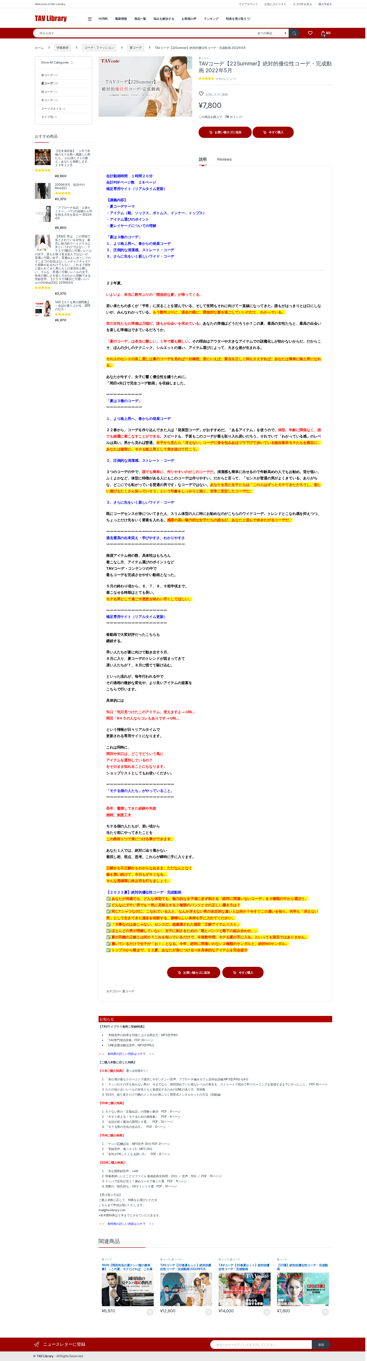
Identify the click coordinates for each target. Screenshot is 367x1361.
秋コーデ (49, 91)
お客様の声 (189, 18)
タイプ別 (49, 117)
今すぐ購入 (276, 132)
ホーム (39, 47)
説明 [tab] (203, 159)
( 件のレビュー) (226, 79)
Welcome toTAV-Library (50, 4)
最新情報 (121, 18)
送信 (321, 1344)
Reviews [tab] (224, 159)
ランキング (211, 18)
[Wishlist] (310, 33)
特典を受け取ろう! (238, 18)
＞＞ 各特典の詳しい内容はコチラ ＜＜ (126, 1053)
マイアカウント (248, 4)
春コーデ (165, 1259)
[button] (188, 61)
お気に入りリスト (275, 4)
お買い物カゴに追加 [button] (150, 1312)
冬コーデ (49, 100)
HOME (103, 18)
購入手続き (325, 4)
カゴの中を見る (302, 4)
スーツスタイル (53, 108)
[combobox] (144, 33)
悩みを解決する (164, 18)
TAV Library (45, 1356)
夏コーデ (135, 47)
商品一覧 (140, 18)
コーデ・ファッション (99, 47)
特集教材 (62, 47)
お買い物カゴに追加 (228, 132)
